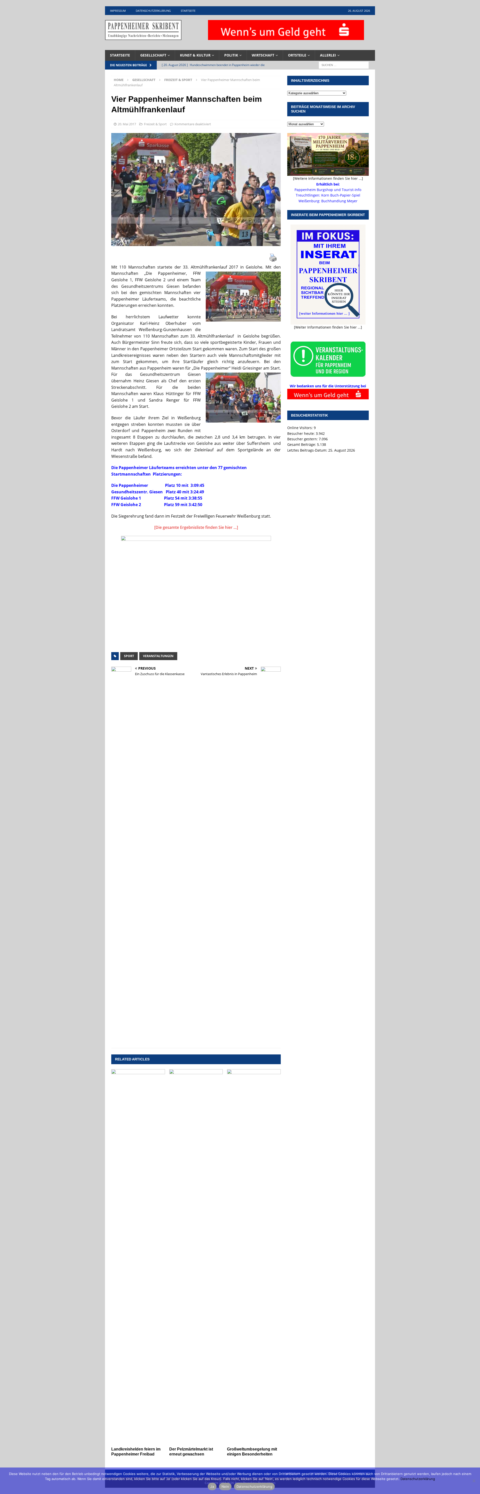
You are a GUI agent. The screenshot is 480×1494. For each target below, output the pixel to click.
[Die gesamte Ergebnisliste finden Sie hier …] (196, 527)
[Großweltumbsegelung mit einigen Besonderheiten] (254, 1256)
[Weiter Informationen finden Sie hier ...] (328, 327)
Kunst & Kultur (195, 55)
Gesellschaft (153, 55)
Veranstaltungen (158, 656)
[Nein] (473, 1480)
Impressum (118, 11)
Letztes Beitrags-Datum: (307, 450)
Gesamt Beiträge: (302, 444)
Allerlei (328, 55)
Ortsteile (297, 55)
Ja (212, 1486)
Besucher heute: (301, 433)
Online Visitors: (300, 427)
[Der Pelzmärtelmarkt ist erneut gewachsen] (196, 1256)
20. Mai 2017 (127, 124)
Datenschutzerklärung (153, 11)
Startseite (188, 11)
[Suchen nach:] (344, 64)
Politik (231, 55)
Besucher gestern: (303, 439)
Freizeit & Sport (155, 124)
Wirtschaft (263, 55)
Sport (129, 656)
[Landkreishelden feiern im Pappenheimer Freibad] (138, 1256)
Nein (225, 1486)
